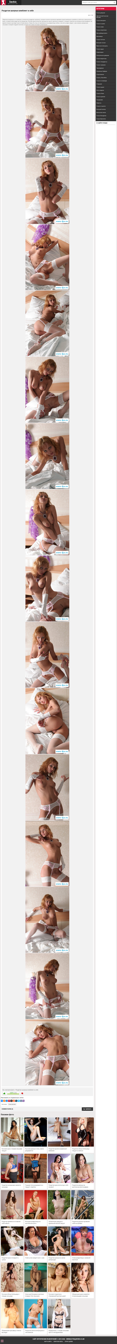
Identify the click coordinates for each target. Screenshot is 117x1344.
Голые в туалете (101, 106)
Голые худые (100, 49)
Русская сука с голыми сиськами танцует (12, 1150)
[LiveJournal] (16, 1101)
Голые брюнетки (101, 118)
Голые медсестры (101, 58)
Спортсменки (100, 74)
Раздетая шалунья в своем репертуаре (57, 1259)
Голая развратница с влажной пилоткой (81, 1259)
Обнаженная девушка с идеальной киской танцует (57, 1222)
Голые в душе (100, 87)
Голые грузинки (100, 96)
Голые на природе (101, 80)
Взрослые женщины (102, 46)
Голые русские (12, 1104)
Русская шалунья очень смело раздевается (34, 1150)
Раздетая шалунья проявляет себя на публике (81, 1222)
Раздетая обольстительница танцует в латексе (80, 1150)
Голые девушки (100, 12)
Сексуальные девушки (102, 55)
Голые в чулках (100, 23)
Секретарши (99, 52)
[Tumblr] (21, 1101)
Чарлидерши (100, 68)
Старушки (99, 84)
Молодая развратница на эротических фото (32, 1222)
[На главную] (11, 2)
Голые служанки (101, 65)
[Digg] (11, 1101)
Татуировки (99, 99)
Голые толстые (100, 39)
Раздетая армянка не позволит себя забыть (11, 1222)
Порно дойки (69, 1341)
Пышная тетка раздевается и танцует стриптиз (34, 1186)
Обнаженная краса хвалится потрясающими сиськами (80, 1295)
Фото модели (100, 90)
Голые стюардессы (101, 61)
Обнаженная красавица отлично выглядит (11, 1331)
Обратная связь (58, 1341)
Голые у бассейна (101, 77)
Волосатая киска (101, 112)
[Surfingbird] (19, 1101)
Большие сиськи (101, 42)
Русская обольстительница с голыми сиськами (10, 1295)
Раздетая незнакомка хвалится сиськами (11, 1186)
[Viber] (23, 1101)
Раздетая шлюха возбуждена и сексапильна (34, 1331)
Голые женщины (101, 20)
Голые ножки (100, 27)
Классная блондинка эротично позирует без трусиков (34, 1295)
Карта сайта (47, 1341)
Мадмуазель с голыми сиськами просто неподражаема (59, 1331)
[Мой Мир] (7, 1101)
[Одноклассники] (4, 1101)
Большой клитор (101, 109)
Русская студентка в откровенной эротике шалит (57, 1295)
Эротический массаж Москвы (102, 16)
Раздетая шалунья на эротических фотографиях (80, 1186)
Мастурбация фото (101, 33)
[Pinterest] (9, 1101)
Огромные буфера (101, 71)
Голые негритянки (101, 30)
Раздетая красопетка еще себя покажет (58, 1186)
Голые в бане (100, 93)
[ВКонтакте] (2, 1101)
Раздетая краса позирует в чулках (10, 1259)
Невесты (98, 103)
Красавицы (99, 36)
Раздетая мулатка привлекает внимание (58, 1150)
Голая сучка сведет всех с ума (34, 1258)
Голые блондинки (101, 115)
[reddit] (14, 1101)
